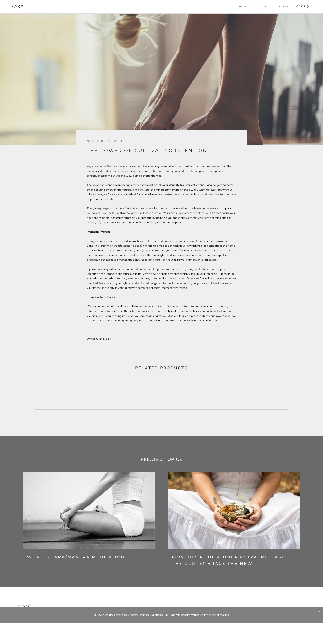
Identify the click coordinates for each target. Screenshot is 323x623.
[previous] (35, 389)
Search (283, 6)
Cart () (304, 6)
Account (264, 6)
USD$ (243, 6)
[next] (287, 389)
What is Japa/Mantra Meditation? (77, 557)
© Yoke (24, 605)
